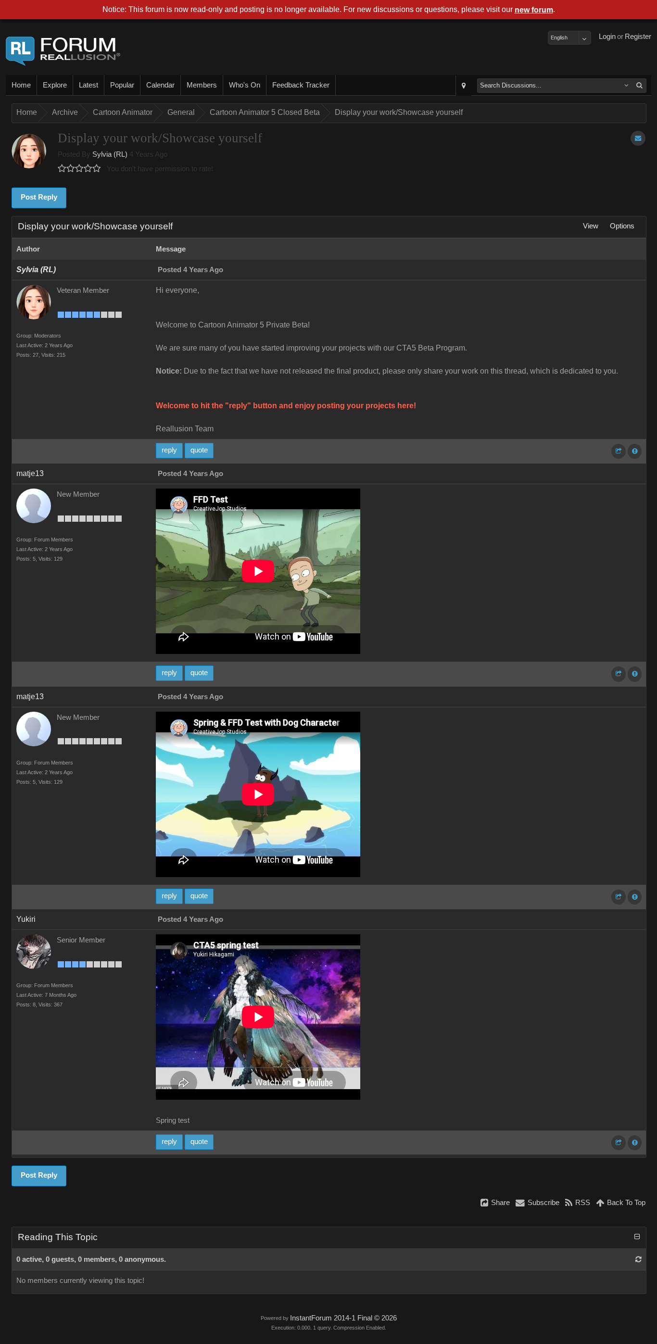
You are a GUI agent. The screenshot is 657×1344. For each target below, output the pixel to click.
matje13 (30, 473)
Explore (55, 85)
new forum (534, 10)
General (181, 112)
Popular (122, 85)
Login (607, 36)
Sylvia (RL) (109, 154)
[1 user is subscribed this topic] (638, 138)
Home (21, 85)
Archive (65, 112)
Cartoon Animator (122, 112)
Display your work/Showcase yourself (399, 112)
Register (638, 36)
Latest (88, 85)
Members (202, 85)
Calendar (160, 85)
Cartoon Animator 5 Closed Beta (265, 112)
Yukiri (26, 919)
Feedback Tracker (300, 85)
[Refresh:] (638, 1259)
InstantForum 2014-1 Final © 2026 (343, 1318)
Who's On (244, 85)
